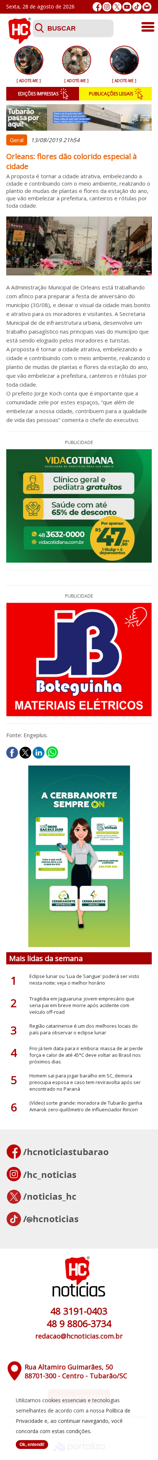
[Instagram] (107, 7)
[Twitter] (117, 7)
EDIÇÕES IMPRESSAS (38, 94)
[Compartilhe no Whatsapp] (52, 752)
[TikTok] (137, 7)
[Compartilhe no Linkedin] (38, 752)
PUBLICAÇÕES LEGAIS (111, 94)
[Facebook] (97, 7)
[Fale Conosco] (147, 7)
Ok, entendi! (31, 1444)
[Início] (19, 41)
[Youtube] (127, 7)
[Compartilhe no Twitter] (25, 752)
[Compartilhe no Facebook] (12, 752)
